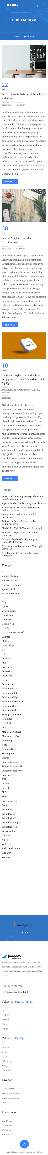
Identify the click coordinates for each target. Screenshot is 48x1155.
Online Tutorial (9, 1088)
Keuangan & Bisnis (11, 714)
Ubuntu (36, 390)
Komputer (7, 718)
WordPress (7, 1121)
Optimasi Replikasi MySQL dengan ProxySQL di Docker (19, 540)
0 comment (20, 105)
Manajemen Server (11, 731)
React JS (6, 787)
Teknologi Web (9, 826)
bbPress (5, 1134)
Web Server (7, 852)
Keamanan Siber (10, 710)
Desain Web (8, 623)
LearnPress (7, 1125)
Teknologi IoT (9, 818)
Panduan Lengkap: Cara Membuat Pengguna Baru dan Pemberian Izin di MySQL (23, 379)
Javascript (7, 671)
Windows (5, 393)
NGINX (5, 1056)
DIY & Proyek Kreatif (13, 632)
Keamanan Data (10, 692)
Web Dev (6, 844)
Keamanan (7, 684)
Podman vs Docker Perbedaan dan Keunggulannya (19, 522)
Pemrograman (9, 753)
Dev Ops (6, 628)
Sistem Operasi (9, 800)
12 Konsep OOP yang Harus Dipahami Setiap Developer (21, 509)
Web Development (11, 848)
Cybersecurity (9, 610)
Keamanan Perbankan (13, 701)
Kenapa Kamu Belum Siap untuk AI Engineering (19, 515)
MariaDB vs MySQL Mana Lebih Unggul (22, 528)
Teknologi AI (8, 813)
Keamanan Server (11, 705)
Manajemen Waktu (11, 736)
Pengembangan (10, 761)
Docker (5, 1051)
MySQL (5, 1065)
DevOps (5, 1102)
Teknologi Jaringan (11, 822)
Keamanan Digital (11, 697)
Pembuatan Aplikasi (11, 1093)
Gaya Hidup (8, 645)
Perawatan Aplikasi (11, 1097)
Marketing (7, 740)
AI (3, 572)
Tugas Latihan (9, 831)
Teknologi (6, 105)
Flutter (5, 641)
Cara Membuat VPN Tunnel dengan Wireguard (20, 554)
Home (16, 36)
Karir (4, 679)
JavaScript (7, 675)
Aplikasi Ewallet (10, 580)
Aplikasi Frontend (11, 584)
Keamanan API (9, 688)
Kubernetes (7, 1061)
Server (19, 390)
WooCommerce (9, 1130)
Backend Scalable (10, 593)
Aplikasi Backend (10, 576)
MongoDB (6, 1070)
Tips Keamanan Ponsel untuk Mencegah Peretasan (22, 547)
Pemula (5, 757)
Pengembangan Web (12, 770)
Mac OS (13, 390)
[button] (20, 932)
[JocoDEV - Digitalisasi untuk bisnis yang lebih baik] (10, 5)
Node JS (6, 744)
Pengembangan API (12, 766)
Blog (4, 602)
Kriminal (6, 723)
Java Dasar (7, 666)
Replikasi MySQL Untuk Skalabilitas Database (20, 533)
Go (3, 649)
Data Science (8, 615)
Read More (10, 181)
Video (5, 839)
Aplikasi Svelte (9, 589)
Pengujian (7, 774)
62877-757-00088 (15, 986)
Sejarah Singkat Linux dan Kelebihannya (17, 240)
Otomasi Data (9, 749)
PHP (4, 779)
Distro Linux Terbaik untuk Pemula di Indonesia (23, 96)
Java (4, 662)
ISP (3, 653)
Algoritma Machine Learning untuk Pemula (24, 503)
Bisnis (5, 597)
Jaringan (6, 658)
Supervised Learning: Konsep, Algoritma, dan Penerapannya (22, 497)
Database (5, 390)
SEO (4, 792)
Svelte (5, 805)
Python (5, 783)
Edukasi (6, 636)
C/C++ (5, 606)
